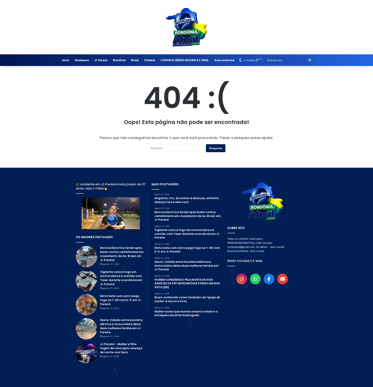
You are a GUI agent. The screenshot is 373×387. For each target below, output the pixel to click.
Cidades (149, 60)
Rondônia (119, 60)
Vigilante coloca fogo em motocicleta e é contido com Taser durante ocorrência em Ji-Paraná (121, 278)
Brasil (135, 60)
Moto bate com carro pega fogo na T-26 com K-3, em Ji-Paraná (121, 300)
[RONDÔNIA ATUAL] (186, 27)
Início (65, 60)
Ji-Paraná (100, 60)
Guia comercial (224, 60)
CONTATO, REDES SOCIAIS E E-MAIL (185, 60)
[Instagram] (241, 279)
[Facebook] (269, 279)
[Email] (282, 279)
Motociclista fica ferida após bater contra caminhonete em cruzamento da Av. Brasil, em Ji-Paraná (122, 254)
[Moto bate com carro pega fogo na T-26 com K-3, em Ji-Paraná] (86, 304)
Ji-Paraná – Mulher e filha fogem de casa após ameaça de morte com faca (121, 348)
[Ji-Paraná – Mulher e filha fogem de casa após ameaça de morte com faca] (86, 353)
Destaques (82, 60)
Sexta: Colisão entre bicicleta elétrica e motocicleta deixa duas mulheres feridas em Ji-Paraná (121, 326)
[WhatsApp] (255, 279)
